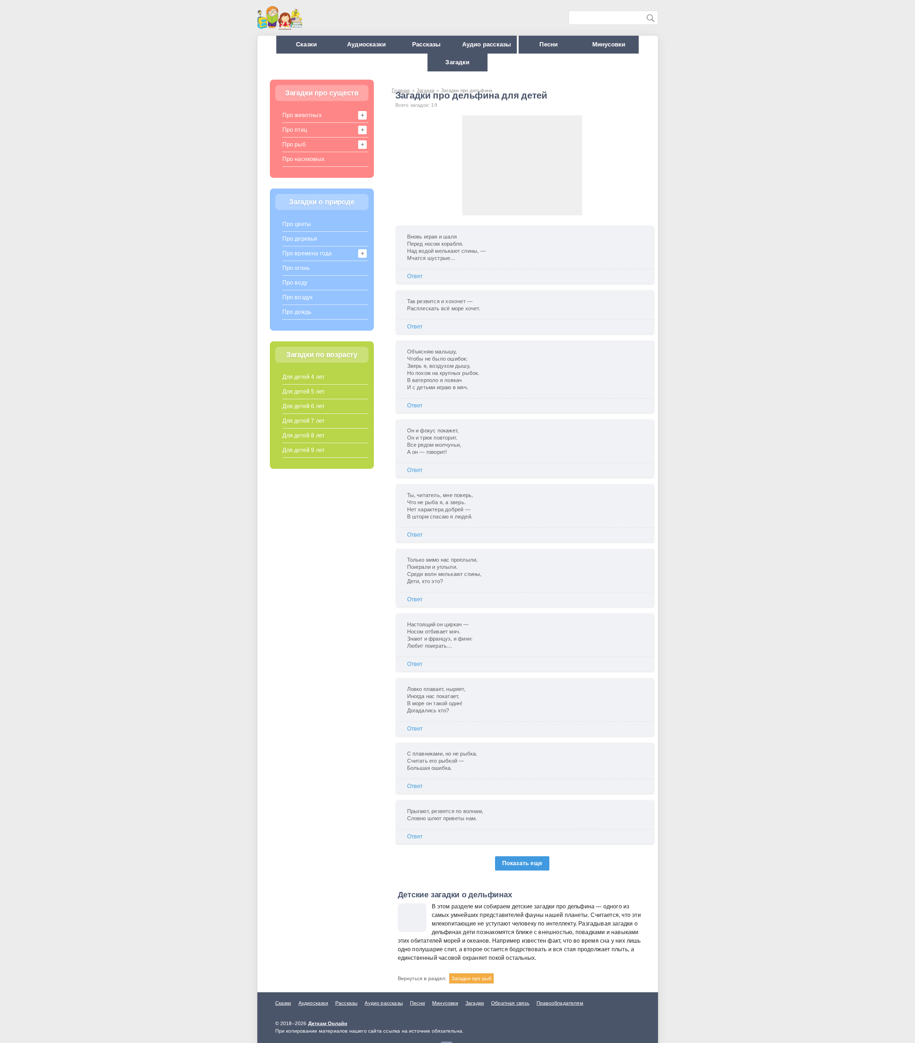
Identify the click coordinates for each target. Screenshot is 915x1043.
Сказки (322, 46)
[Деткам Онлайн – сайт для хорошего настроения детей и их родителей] (279, 18)
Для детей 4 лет (303, 384)
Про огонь (296, 275)
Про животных (302, 122)
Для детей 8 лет (303, 443)
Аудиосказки (389, 46)
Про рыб (294, 152)
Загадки (491, 67)
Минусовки (424, 67)
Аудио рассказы (524, 46)
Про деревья (299, 246)
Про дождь (297, 319)
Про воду (295, 290)
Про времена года (307, 260)
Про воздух (297, 304)
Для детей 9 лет (303, 457)
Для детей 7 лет (303, 428)
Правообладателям (559, 1010)
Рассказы (456, 46)
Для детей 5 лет (303, 399)
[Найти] (651, 18)
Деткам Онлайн (327, 1030)
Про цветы (296, 231)
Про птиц (294, 137)
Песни (593, 46)
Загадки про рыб (471, 985)
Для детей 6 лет (303, 413)
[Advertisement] (522, 172)
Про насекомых (303, 166)
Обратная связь (510, 1010)
